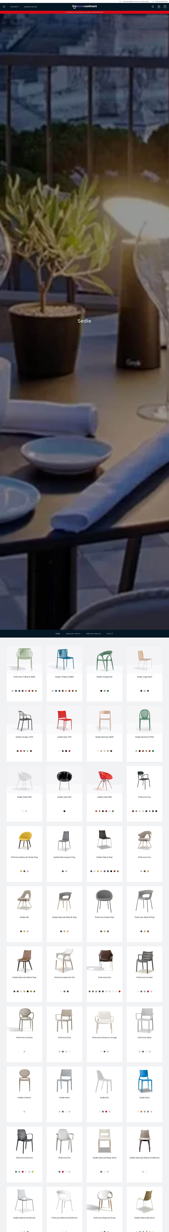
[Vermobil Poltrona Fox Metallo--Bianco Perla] (143, 811)
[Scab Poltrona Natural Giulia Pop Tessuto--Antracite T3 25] (24, 871)
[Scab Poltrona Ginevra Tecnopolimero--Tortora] (29, 1172)
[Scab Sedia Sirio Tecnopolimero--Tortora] (151, 1111)
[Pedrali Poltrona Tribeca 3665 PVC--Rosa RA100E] (26, 691)
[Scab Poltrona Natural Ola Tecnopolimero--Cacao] (68, 991)
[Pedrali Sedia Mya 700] (64, 720)
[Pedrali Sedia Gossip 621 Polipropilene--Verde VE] (108, 691)
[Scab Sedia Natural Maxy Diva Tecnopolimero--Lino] (104, 1172)
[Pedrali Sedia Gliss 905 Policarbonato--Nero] (103, 811)
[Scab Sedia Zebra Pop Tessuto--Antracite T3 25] (91, 871)
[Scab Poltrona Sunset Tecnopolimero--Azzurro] (145, 991)
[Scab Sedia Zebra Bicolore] (145, 1201)
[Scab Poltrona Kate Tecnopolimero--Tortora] (150, 1051)
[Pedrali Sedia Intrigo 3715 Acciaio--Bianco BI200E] (28, 751)
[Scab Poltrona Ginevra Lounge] (105, 1020)
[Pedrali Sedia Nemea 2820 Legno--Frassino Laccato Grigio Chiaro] (101, 751)
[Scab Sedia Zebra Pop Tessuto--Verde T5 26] (118, 871)
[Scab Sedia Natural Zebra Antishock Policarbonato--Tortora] (143, 1172)
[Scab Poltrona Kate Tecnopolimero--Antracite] (143, 1051)
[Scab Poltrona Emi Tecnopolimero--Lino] (69, 1051)
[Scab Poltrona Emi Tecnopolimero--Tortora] (59, 1051)
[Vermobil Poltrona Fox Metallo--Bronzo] (146, 811)
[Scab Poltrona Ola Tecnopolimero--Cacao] (103, 991)
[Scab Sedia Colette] (24, 1080)
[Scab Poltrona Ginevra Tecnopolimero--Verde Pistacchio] (33, 1172)
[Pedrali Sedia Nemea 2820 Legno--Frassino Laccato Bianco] (98, 751)
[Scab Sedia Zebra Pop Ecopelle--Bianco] (94, 871)
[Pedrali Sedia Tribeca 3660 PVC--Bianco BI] (53, 691)
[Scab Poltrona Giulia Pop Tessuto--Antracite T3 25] (101, 931)
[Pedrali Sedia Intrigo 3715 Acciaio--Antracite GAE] (18, 751)
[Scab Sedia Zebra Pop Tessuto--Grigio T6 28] (104, 871)
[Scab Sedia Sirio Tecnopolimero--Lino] (138, 1111)
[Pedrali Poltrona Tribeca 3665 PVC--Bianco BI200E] (13, 691)
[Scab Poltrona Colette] (24, 1020)
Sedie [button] (58, 634)
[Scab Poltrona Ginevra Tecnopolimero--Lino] (26, 1172)
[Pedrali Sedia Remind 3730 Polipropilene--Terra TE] (150, 751)
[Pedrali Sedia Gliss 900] (24, 780)
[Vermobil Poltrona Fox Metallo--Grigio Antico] (153, 811)
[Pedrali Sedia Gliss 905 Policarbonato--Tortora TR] (109, 811)
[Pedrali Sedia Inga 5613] (145, 660)
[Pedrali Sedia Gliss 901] (64, 780)
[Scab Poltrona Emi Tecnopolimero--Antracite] (63, 1051)
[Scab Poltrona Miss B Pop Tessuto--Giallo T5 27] (145, 931)
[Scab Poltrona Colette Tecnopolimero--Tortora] (24, 1051)
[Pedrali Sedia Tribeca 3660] (64, 660)
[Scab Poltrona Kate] (145, 1020)
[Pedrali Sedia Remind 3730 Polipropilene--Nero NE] (140, 751)
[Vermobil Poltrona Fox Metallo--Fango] (150, 811)
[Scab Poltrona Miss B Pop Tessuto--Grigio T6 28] (148, 931)
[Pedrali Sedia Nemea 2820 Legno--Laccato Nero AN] (111, 751)
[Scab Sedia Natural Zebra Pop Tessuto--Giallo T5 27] (24, 991)
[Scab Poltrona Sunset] (145, 960)
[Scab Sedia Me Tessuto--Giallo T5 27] (24, 931)
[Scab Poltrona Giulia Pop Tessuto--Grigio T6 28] (108, 931)
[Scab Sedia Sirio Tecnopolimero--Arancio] (141, 1111)
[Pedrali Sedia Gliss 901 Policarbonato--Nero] (64, 811)
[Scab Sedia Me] (24, 900)
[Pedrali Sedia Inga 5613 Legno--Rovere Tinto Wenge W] (148, 691)
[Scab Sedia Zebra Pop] (105, 840)
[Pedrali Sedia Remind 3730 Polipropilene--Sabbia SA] (146, 751)
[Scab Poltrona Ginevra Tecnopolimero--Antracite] (16, 1172)
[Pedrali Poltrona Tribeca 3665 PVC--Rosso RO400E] (29, 691)
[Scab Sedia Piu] (105, 1080)
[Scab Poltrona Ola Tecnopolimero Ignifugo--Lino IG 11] (116, 991)
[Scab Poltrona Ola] (105, 960)
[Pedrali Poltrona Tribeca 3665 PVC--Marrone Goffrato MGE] (23, 691)
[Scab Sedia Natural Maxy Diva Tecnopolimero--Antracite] (101, 1172)
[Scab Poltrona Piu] (64, 1140)
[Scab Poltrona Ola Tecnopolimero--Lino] (113, 991)
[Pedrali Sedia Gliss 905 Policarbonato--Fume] (99, 811)
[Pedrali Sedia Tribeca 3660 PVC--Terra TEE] (73, 691)
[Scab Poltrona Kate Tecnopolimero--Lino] (146, 1051)
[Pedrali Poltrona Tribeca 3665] (24, 660)
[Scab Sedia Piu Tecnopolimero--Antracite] (103, 1111)
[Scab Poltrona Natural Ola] (64, 960)
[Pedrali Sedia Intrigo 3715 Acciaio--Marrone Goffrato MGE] (31, 751)
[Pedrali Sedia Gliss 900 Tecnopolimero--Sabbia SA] (26, 811)
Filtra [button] (109, 634)
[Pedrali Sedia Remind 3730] (145, 720)
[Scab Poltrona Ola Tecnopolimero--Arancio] (96, 991)
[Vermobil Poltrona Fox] (145, 780)
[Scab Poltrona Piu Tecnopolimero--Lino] (66, 1172)
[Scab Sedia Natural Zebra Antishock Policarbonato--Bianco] (146, 1172)
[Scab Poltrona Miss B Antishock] (64, 1201)
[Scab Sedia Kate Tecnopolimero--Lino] (66, 1111)
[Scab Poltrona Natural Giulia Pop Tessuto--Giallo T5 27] (21, 871)
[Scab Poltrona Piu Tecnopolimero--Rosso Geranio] (63, 1172)
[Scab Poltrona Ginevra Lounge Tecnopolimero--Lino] (101, 1051)
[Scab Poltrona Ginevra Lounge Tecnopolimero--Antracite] (104, 1051)
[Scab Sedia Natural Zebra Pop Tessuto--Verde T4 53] (31, 991)
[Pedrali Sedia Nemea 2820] (105, 720)
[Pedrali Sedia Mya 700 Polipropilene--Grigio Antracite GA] (63, 751)
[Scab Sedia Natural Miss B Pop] (64, 900)
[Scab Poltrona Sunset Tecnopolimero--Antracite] (141, 991)
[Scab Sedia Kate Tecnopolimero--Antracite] (63, 1111)
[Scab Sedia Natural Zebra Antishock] (145, 1140)
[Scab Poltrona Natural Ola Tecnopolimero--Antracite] (64, 991)
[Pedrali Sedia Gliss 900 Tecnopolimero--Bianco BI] (23, 811)
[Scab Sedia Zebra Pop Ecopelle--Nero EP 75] (111, 871)
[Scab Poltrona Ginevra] (24, 1140)
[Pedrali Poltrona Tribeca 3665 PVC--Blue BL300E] (16, 691)
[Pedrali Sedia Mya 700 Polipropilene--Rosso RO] (69, 751)
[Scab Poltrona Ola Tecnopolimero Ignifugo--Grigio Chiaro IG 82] (109, 991)
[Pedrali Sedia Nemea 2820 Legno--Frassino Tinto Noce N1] (108, 751)
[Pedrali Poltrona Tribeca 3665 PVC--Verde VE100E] (36, 691)
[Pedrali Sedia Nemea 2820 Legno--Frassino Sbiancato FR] (104, 751)
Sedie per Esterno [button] (93, 634)
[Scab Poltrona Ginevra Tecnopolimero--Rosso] (23, 1172)
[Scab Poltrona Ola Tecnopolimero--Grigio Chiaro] (106, 991)
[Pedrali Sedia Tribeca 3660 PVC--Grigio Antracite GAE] (59, 691)
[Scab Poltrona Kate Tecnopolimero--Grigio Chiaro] (140, 1051)
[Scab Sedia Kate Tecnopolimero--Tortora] (69, 1111)
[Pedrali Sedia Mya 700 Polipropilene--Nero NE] (66, 751)
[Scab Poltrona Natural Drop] (105, 1201)
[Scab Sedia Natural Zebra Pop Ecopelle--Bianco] (21, 991)
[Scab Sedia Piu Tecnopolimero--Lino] (99, 1111)
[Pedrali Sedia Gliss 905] (105, 780)
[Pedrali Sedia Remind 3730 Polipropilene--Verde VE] (153, 751)
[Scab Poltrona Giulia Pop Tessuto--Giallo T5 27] (104, 931)
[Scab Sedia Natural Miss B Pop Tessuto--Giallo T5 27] (64, 931)
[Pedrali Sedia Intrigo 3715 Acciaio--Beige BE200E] (24, 751)
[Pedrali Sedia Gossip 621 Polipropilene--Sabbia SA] (104, 691)
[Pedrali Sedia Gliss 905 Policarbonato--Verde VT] (113, 811)
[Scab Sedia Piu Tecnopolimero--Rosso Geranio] (106, 1111)
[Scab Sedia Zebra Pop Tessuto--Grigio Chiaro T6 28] (101, 871)
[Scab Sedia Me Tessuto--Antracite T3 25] (21, 931)
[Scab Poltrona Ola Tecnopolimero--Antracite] (89, 991)
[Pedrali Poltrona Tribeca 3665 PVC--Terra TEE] (33, 691)
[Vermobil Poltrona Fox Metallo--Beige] (136, 811)
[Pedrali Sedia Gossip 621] (105, 660)
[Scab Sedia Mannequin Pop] (64, 840)
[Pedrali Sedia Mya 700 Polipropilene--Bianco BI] (59, 751)
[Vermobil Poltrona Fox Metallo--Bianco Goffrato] (140, 811)
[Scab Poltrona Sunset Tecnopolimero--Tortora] (151, 991)
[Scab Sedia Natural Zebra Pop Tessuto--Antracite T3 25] (18, 991)
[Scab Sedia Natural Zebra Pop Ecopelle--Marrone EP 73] (14, 991)
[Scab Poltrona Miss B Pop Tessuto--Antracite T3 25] (141, 931)
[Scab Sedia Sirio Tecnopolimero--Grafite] (148, 1111)
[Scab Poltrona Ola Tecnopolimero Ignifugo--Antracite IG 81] (93, 991)
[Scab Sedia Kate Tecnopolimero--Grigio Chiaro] (59, 1111)
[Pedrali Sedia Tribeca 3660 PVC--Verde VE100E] (76, 691)
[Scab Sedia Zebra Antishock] (24, 1201)
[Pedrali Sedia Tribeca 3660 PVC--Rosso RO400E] (69, 691)
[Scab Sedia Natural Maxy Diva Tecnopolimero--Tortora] (108, 1172)
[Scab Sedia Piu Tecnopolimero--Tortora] (109, 1111)
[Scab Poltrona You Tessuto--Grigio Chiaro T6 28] (141, 871)
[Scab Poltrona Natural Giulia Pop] (24, 840)
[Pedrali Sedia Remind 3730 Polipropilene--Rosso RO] (143, 751)
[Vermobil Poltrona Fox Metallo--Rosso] (133, 811)
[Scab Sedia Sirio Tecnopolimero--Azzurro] (145, 1111)
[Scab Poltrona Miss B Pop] (145, 900)
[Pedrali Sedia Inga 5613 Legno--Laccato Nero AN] (141, 691)
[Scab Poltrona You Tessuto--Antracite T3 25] (145, 871)
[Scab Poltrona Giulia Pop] (105, 900)
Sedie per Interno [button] (73, 634)
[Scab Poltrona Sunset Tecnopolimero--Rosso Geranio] (148, 991)
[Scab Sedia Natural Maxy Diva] (105, 1140)
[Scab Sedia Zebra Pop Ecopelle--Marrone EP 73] (108, 871)
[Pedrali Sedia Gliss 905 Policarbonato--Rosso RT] (106, 811)
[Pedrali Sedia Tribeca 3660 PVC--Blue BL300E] (56, 691)
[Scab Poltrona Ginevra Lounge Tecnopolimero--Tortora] (108, 1051)
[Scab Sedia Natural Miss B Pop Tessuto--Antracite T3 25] (61, 931)
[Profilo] (159, 7)
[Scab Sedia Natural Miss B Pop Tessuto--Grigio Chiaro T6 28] (68, 931)
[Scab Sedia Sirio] (145, 1080)
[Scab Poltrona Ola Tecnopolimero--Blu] (99, 991)
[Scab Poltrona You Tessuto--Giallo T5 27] (148, 871)
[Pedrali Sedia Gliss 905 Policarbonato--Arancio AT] (96, 811)
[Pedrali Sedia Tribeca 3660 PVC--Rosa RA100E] (66, 691)
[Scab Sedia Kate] (64, 1080)
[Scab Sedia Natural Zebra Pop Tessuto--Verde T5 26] (34, 991)
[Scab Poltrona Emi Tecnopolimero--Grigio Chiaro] (66, 1051)
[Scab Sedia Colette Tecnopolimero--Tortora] (24, 1111)
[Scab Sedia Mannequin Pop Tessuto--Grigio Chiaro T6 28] (66, 871)
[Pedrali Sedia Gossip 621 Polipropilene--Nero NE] (101, 691)
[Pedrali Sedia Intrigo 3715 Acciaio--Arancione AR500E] (21, 751)
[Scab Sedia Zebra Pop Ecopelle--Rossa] (114, 871)
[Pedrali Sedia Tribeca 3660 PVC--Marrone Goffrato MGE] (63, 691)
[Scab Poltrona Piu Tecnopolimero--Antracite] (59, 1172)
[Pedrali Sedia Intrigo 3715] (24, 720)
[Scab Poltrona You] (145, 840)
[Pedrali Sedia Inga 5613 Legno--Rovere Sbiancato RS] (145, 691)
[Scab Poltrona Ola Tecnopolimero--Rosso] (119, 991)
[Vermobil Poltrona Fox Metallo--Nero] (156, 811)
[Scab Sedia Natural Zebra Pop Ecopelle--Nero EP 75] (28, 991)
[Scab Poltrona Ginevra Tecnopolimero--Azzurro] (19, 1172)
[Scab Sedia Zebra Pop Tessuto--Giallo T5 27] (98, 871)
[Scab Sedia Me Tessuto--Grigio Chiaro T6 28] (28, 931)
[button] (4, 7)
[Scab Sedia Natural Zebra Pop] (24, 960)
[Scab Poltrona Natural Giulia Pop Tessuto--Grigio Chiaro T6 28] (28, 871)
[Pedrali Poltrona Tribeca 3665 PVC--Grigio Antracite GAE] (19, 691)
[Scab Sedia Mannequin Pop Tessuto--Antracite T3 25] (63, 871)
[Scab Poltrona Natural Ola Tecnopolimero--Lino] (61, 991)
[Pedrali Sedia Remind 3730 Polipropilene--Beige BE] (136, 751)
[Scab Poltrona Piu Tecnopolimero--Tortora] (69, 1172)
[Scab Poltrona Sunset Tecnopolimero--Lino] (138, 991)
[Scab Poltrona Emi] (64, 1020)
